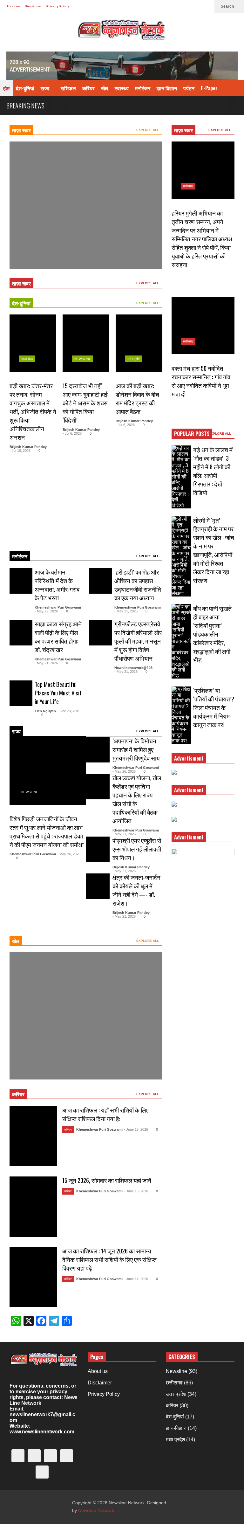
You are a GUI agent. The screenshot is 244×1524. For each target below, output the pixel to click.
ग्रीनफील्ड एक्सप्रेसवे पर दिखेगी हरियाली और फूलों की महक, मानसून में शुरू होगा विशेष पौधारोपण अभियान (138, 640)
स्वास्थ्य (122, 88)
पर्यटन (188, 88)
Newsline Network (96, 1510)
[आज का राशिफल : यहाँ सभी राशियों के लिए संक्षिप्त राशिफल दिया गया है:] (33, 1136)
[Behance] (186, 6)
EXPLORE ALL (148, 130)
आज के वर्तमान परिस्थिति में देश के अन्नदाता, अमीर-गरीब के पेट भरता (57, 585)
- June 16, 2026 (136, 1129)
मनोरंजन (142, 88)
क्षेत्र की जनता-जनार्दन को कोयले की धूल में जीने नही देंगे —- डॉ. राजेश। (136, 890)
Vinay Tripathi (30, 248)
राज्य (46, 88)
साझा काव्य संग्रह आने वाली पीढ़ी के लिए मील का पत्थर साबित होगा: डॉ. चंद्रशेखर (58, 636)
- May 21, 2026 (126, 611)
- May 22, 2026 (46, 611)
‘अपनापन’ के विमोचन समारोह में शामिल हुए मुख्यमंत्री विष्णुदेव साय (136, 749)
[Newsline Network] (122, 32)
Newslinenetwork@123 (133, 668)
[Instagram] (176, 6)
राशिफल (68, 88)
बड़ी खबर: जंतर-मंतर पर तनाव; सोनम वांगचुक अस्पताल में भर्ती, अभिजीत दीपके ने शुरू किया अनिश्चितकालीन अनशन (33, 411)
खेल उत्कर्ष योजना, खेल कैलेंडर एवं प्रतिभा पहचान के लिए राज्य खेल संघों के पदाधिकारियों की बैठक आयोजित (136, 799)
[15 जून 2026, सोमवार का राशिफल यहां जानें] (33, 1206)
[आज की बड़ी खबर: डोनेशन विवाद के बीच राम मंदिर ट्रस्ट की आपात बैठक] (139, 343)
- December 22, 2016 (58, 1058)
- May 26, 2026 (68, 854)
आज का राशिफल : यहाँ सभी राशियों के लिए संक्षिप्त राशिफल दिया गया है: (105, 1114)
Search (228, 6)
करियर (88, 88)
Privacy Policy (57, 6)
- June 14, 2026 (136, 1279)
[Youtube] (196, 6)
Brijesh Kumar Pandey (28, 447)
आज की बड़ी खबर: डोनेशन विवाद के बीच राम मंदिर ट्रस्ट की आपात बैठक (137, 398)
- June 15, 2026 (136, 1191)
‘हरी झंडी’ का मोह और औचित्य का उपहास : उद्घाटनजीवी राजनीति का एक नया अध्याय (137, 585)
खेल (104, 88)
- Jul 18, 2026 (20, 450)
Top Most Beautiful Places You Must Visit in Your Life (58, 693)
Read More (21, 537)
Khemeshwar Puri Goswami (58, 607)
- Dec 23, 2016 (69, 711)
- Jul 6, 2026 (72, 433)
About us (13, 6)
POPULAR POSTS (192, 434)
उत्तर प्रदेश (133, 359)
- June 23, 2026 (55, 248)
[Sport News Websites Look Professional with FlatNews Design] (86, 1015)
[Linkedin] (206, 6)
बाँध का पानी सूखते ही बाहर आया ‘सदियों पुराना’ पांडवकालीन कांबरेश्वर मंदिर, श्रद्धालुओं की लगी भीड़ (212, 634)
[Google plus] (166, 6)
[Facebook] (155, 6)
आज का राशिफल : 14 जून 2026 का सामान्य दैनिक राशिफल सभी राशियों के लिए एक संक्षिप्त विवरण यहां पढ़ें (109, 1259)
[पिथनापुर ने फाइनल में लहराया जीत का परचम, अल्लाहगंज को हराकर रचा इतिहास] (86, 205)
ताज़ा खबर (21, 130)
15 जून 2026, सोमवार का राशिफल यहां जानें (106, 1180)
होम (6, 88)
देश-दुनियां (25, 88)
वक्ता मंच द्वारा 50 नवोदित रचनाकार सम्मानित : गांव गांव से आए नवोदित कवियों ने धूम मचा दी (201, 381)
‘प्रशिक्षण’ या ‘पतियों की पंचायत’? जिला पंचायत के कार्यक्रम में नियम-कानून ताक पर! (213, 707)
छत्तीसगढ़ (188, 186)
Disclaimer (33, 6)
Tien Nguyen (45, 711)
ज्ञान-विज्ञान (176, 1428)
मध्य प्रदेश (175, 1439)
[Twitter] (145, 6)
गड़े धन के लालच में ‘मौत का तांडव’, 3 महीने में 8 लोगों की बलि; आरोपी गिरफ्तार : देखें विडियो (213, 471)
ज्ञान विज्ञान (167, 88)
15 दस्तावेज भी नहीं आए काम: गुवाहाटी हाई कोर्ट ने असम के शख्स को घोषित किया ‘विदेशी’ (85, 402)
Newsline (29, 220)
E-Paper (209, 88)
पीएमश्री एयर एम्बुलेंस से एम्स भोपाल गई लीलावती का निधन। (136, 849)
